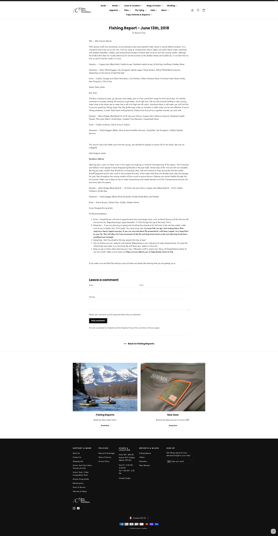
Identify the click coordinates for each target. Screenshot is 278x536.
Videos (142, 457)
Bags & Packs (154, 5)
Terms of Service (149, 328)
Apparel (113, 10)
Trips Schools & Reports (138, 14)
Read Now (105, 425)
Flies (126, 10)
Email (141, 285)
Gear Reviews (144, 465)
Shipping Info (78, 461)
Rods (103, 5)
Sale (153, 10)
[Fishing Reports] (105, 387)
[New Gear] (173, 387)
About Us (76, 453)
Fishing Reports (145, 453)
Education (143, 461)
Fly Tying (140, 10)
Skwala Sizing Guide (81, 479)
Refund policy (78, 483)
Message (92, 297)
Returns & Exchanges (107, 453)
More (164, 10)
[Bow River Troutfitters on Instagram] (74, 508)
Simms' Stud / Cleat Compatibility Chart (80, 473)
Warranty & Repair (80, 491)
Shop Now (173, 425)
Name (91, 285)
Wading (171, 5)
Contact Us (77, 457)
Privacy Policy (134, 328)
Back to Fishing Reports (141, 343)
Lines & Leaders (132, 5)
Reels (115, 5)
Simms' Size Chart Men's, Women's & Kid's (82, 466)
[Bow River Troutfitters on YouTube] (78, 508)
